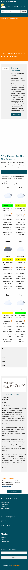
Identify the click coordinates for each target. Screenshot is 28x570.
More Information (6, 486)
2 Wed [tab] (4, 353)
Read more (4, 168)
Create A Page (5, 541)
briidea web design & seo (18, 565)
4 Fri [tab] (3, 361)
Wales (2, 524)
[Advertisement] (14, 37)
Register (3, 537)
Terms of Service (5, 508)
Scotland (3, 522)
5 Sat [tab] (3, 365)
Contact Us (4, 506)
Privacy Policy (5, 502)
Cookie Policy (5, 504)
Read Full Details (16, 114)
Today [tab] (3, 172)
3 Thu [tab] (3, 357)
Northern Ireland (5, 526)
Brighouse (3, 18)
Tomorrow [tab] (5, 349)
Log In (2, 539)
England (3, 520)
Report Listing (14, 491)
